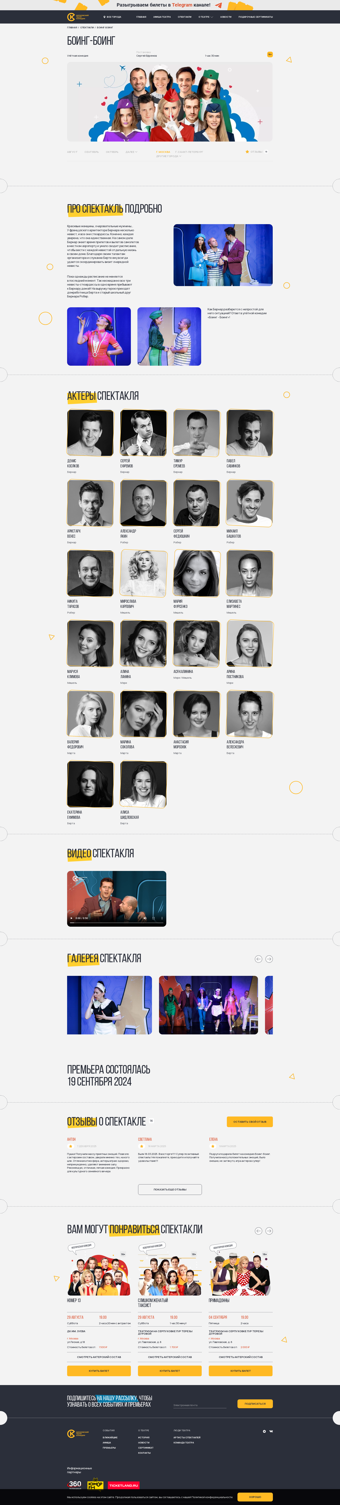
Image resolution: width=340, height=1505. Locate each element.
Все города (114, 16)
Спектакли (184, 16)
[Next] (269, 959)
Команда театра (184, 1442)
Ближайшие (110, 1437)
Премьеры (109, 1447)
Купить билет (99, 1370)
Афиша (107, 1442)
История (143, 1437)
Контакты (144, 1452)
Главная (141, 16)
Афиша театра (162, 16)
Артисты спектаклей (187, 1437)
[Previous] (258, 959)
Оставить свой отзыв (249, 1121)
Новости (225, 16)
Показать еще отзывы (170, 1189)
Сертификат (146, 1447)
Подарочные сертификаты (256, 16)
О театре (204, 16)
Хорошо (255, 1497)
